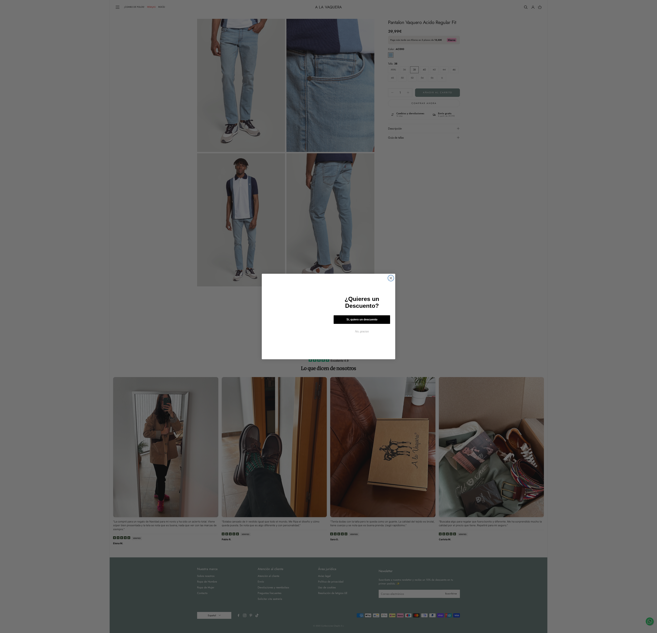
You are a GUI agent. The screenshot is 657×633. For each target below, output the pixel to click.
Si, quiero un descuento (361, 319)
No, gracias (362, 331)
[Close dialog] (391, 278)
